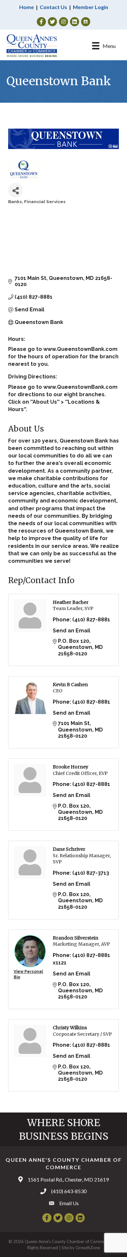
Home (26, 7)
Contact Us (53, 7)
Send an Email (71, 631)
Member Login (90, 7)
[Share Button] (15, 190)
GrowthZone (88, 1247)
